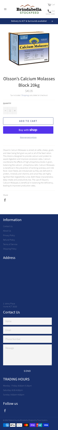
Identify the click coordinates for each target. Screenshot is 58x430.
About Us (7, 230)
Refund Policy (9, 239)
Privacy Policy (9, 235)
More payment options (28, 137)
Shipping (25, 95)
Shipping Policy (9, 248)
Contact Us (8, 226)
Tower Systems (42, 420)
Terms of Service (10, 244)
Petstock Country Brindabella (18, 420)
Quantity (7, 103)
